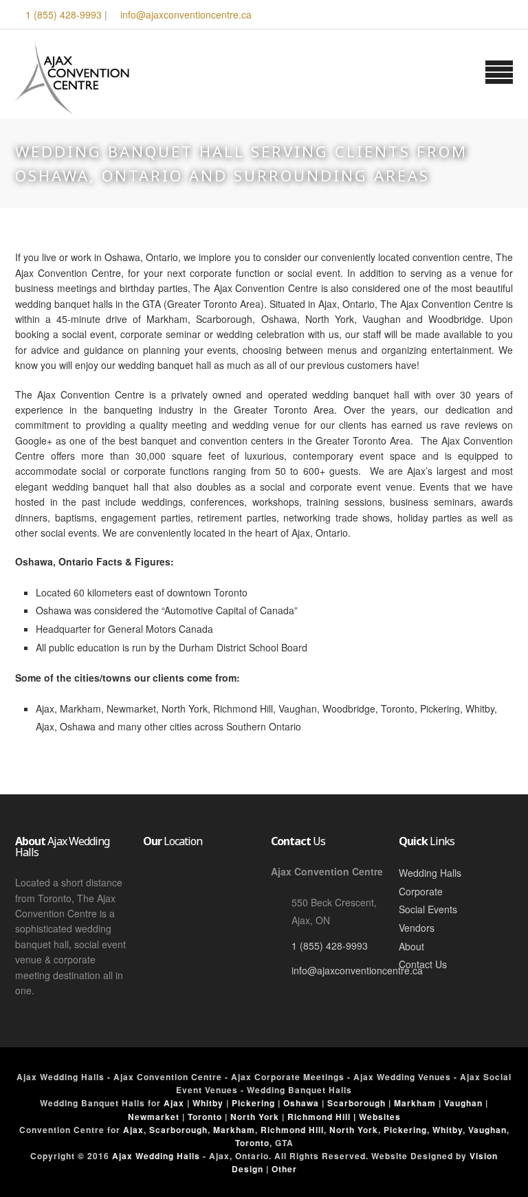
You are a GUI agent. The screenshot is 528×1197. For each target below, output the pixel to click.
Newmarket (153, 1116)
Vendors (416, 928)
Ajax (174, 1103)
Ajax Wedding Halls (156, 1156)
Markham (415, 1103)
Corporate (421, 891)
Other (284, 1169)
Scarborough (356, 1103)
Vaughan (463, 1103)
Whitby (207, 1103)
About (411, 946)
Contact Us (423, 964)
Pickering (253, 1103)
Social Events (428, 909)
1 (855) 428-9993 (63, 14)
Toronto (205, 1116)
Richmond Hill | (323, 1116)
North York (254, 1116)
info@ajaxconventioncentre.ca (186, 14)
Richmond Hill (292, 1129)
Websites (380, 1116)
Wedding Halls (430, 873)
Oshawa (301, 1103)
